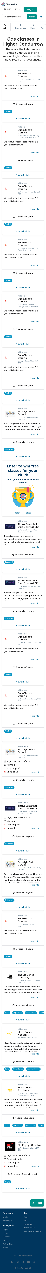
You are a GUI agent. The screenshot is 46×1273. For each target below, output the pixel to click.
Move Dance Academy (25, 1033)
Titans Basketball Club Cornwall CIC (28, 526)
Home (5, 1233)
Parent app (7, 1221)
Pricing (5, 1240)
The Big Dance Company (26, 976)
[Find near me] (41, 17)
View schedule (23, 118)
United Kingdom (25, 1255)
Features (6, 1237)
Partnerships (8, 1244)
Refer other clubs (23, 513)
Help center (28, 1224)
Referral (6, 1248)
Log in (30, 9)
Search (32, 17)
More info (35, 96)
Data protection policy (32, 1231)
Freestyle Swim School (26, 413)
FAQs (25, 1221)
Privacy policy (29, 1228)
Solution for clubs (12, 9)
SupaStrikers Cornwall (25, 75)
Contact (27, 1217)
